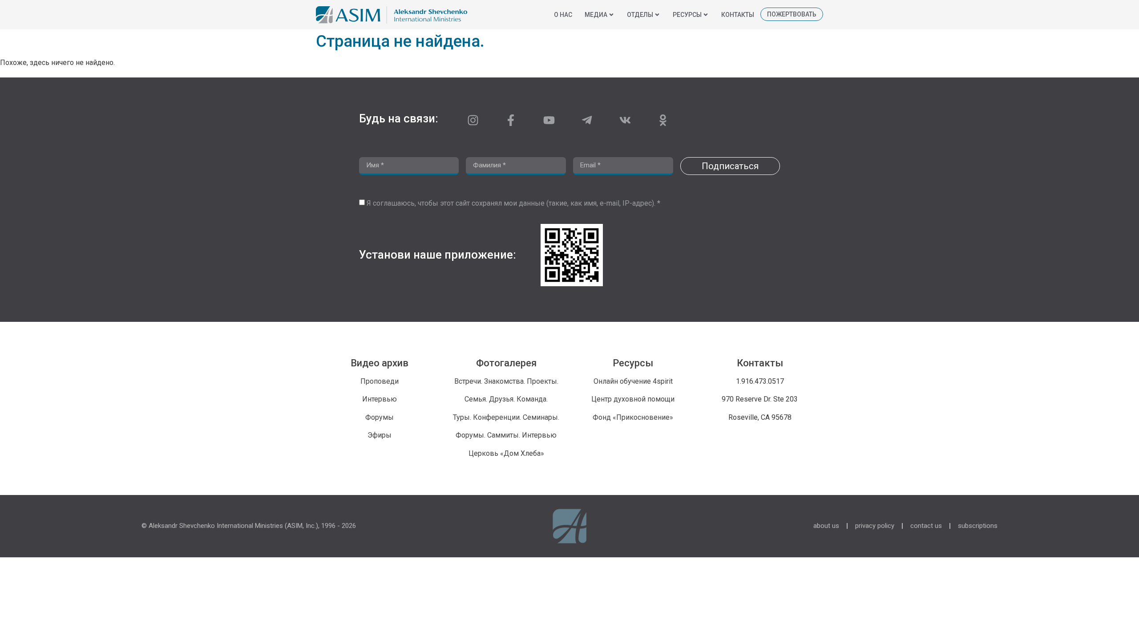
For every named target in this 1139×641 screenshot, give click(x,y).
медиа (596, 14)
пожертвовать (791, 14)
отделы (640, 14)
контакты (737, 14)
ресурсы (687, 14)
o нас (563, 14)
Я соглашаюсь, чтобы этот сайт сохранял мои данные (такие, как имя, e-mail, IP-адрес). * (513, 203)
